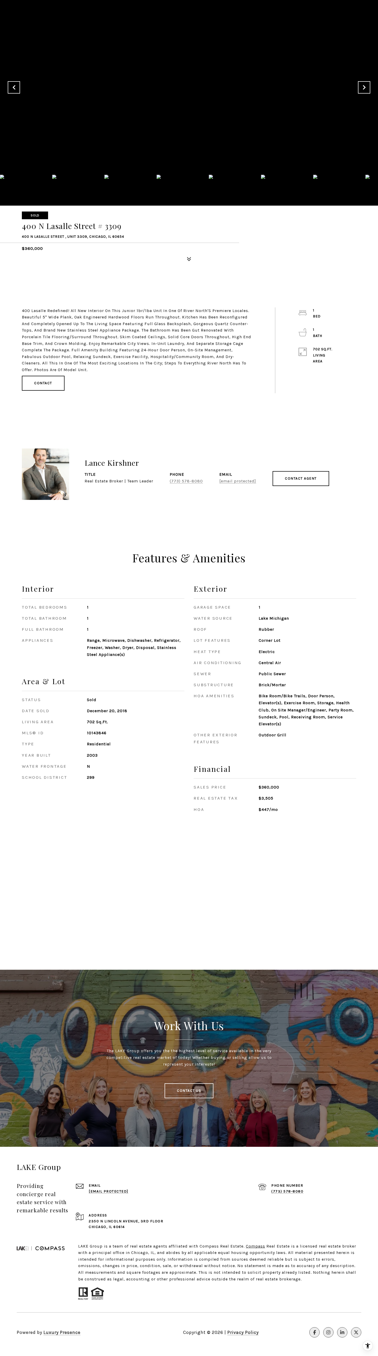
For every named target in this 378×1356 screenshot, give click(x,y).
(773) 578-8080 (186, 481)
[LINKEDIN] (342, 1332)
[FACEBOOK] (314, 1332)
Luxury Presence (61, 1332)
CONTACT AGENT (301, 478)
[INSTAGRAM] (328, 1332)
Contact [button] (43, 383)
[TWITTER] (356, 1332)
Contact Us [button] (189, 1090)
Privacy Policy (243, 1332)
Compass (255, 1246)
